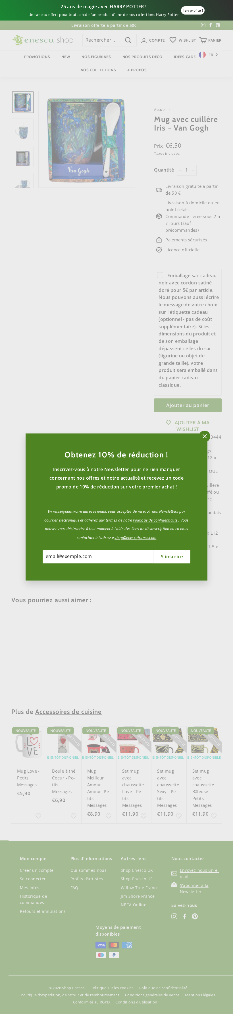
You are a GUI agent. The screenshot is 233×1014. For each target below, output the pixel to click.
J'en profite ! (193, 10)
